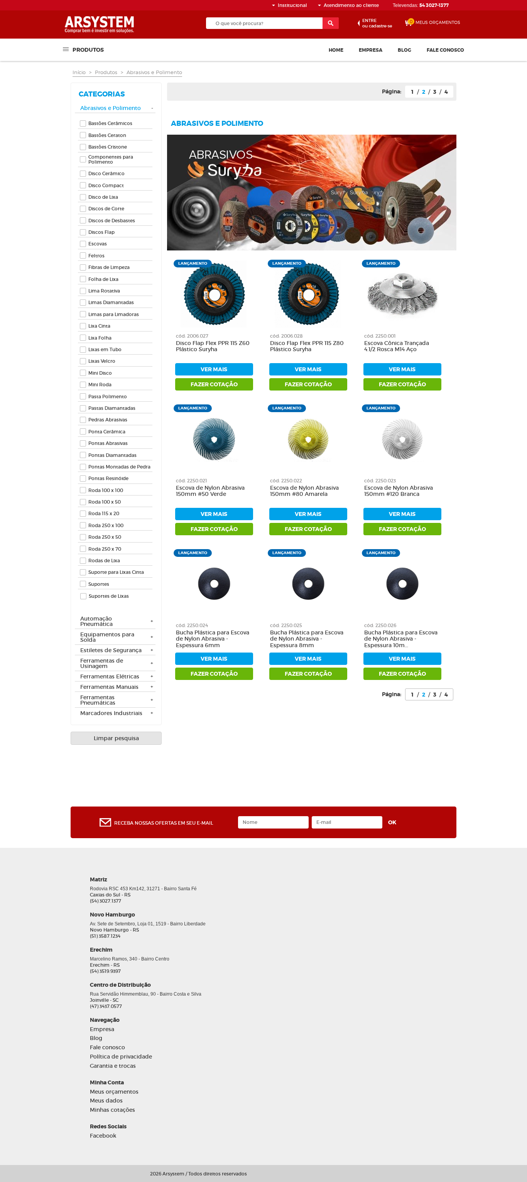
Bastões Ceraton (107, 135)
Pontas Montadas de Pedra (119, 466)
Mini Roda (99, 384)
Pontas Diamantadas (112, 455)
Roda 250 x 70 (104, 548)
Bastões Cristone (107, 146)
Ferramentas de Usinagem (101, 664)
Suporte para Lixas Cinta (116, 572)
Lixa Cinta (99, 325)
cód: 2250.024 (192, 625)
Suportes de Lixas (109, 596)
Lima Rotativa (104, 290)
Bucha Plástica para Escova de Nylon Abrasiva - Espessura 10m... (400, 639)
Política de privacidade (121, 1056)
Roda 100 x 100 (105, 490)
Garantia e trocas (113, 1066)
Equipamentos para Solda (107, 637)
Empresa (370, 50)
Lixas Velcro (101, 361)
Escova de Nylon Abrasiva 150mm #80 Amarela (304, 491)
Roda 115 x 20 (103, 513)
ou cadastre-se (377, 23)
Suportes (98, 584)
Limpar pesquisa (116, 738)
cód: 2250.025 (286, 625)
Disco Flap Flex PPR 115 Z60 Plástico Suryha (213, 346)
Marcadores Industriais (111, 713)
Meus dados (106, 1100)
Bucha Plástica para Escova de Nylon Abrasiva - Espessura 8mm (306, 639)
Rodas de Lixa (104, 560)
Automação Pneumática (96, 621)
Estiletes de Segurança (111, 651)
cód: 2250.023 (380, 480)
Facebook (103, 1136)
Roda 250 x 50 (104, 536)
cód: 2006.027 (192, 335)
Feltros (96, 255)
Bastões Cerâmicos (110, 123)
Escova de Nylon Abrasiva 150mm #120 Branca (398, 491)
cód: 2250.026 (380, 625)
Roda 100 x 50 (104, 501)
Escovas (97, 243)
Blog (404, 50)
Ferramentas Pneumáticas (97, 700)
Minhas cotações (112, 1110)
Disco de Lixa (103, 197)
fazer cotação (214, 384)
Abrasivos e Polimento (154, 72)
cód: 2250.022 (286, 480)
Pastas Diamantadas (111, 408)
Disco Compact (106, 185)
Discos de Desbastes (111, 220)
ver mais (214, 369)
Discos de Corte (106, 208)
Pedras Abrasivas (107, 419)
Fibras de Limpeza (109, 267)
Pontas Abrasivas (108, 443)
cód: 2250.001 (380, 335)
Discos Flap (101, 232)
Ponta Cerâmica (106, 431)
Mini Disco (100, 372)
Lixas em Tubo (105, 349)
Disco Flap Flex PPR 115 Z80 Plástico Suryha (307, 346)
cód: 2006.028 (286, 335)
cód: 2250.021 (191, 480)
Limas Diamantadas (111, 302)
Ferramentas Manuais (109, 687)
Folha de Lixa (103, 279)
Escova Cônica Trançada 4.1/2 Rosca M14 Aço (396, 346)
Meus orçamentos (114, 1092)
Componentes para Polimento (110, 159)
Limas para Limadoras (113, 314)
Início (79, 72)
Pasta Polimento (107, 396)
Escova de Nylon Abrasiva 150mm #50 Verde (210, 491)
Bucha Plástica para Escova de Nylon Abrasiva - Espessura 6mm (212, 639)
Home (336, 50)
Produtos (88, 49)
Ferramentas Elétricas (109, 677)
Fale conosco (445, 50)
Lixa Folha (99, 337)
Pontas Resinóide (108, 478)
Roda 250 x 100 (105, 525)
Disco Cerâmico (106, 173)
